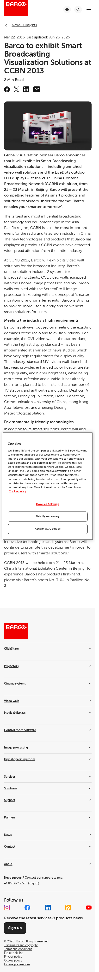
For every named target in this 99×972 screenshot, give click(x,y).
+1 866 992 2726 (21, 883)
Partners (9, 817)
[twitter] (16, 89)
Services (9, 776)
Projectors (11, 666)
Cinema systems (15, 683)
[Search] (78, 9)
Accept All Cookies (48, 528)
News (8, 835)
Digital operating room (19, 759)
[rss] (68, 907)
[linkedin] (26, 89)
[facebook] (7, 89)
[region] (47, 486)
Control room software (20, 730)
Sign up (15, 928)
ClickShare (11, 648)
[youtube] (89, 907)
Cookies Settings (47, 504)
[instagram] (7, 907)
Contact (9, 846)
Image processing (16, 747)
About (8, 864)
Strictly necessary (48, 516)
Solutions (10, 788)
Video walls (11, 701)
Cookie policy (17, 491)
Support (9, 800)
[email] (37, 89)
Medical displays (14, 712)
